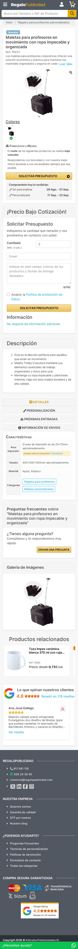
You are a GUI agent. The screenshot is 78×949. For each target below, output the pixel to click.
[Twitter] (12, 786)
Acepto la (36, 297)
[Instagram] (31, 786)
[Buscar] (72, 13)
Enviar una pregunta (53, 549)
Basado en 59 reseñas (44, 915)
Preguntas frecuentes (24, 843)
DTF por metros (20, 817)
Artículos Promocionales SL (42, 940)
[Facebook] (25, 786)
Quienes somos (20, 806)
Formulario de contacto (25, 860)
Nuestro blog (18, 823)
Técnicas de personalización (29, 848)
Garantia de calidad (23, 812)
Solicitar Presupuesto (37, 176)
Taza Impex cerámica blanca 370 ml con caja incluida (45, 652)
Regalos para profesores (39, 481)
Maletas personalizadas (38, 489)
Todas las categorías (23, 865)
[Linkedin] (19, 786)
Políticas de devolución (25, 854)
